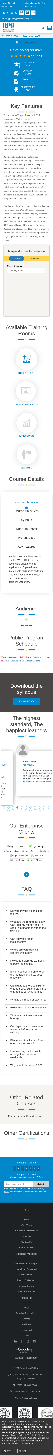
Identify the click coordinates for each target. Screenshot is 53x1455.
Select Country (14, 266)
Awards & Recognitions (26, 1313)
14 (17, 810)
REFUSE (22, 1451)
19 (39, 810)
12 (8, 810)
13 (13, 810)
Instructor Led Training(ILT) (26, 1263)
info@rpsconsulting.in (22, 18)
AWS (16, 36)
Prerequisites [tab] (26, 537)
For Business (34, 258)
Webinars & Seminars (26, 1291)
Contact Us (26, 1242)
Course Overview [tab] (26, 502)
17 (30, 810)
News (26, 1335)
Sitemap (26, 1319)
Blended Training (26, 1286)
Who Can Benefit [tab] (26, 528)
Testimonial (26, 1330)
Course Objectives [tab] (27, 511)
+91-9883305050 (34, 1391)
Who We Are (26, 1225)
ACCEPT (7, 1451)
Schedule (26, 1236)
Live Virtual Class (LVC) (27, 1269)
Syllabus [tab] (26, 520)
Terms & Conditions (27, 1247)
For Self (17, 258)
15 (22, 810)
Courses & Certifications (26, 1231)
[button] (26, 912)
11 (48, 807)
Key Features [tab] (26, 546)
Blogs (26, 1307)
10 (44, 807)
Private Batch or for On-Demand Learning (22, 661)
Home (7, 36)
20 (44, 810)
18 (35, 810)
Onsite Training (26, 1275)
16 (26, 810)
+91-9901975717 (31, 1385)
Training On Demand (26, 1280)
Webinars (26, 1324)
